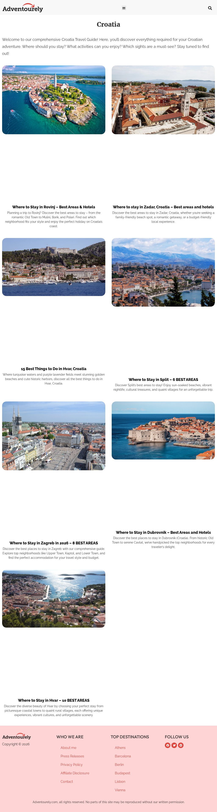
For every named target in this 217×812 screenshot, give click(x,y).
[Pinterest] (181, 745)
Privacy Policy (72, 765)
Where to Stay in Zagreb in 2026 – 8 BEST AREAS (54, 543)
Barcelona (123, 756)
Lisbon (120, 782)
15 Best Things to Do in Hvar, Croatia (53, 369)
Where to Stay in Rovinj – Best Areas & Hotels (53, 207)
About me (68, 748)
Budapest (122, 773)
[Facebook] (167, 745)
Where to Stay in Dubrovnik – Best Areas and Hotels (163, 532)
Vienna (120, 790)
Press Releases (72, 756)
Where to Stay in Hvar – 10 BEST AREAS (53, 700)
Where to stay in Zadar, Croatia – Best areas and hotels (163, 207)
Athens (120, 748)
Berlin (119, 765)
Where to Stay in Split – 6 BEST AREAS (163, 379)
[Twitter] (174, 745)
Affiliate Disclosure (75, 773)
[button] (124, 8)
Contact (67, 782)
